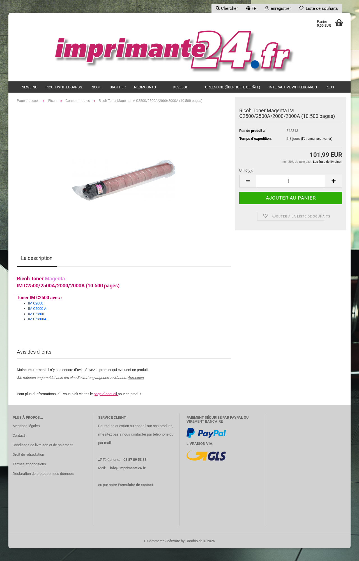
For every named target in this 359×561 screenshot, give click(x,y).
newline (29, 87)
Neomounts (145, 87)
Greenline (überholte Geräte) (232, 87)
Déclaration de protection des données (43, 473)
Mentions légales (26, 426)
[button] (251, 8)
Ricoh (96, 87)
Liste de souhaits (320, 8)
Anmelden (136, 377)
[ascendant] (343, 552)
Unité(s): (246, 170)
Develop (180, 87)
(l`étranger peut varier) (316, 139)
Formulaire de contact (135, 485)
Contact (19, 435)
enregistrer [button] (279, 8)
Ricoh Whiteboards (63, 87)
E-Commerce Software (162, 541)
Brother (118, 87)
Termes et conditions (29, 464)
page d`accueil (106, 394)
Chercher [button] (229, 8)
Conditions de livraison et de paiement (43, 445)
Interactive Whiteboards (293, 87)
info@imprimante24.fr (128, 468)
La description (36, 258)
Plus (329, 87)
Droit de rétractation (28, 454)
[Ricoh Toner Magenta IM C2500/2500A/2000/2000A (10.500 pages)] (124, 170)
